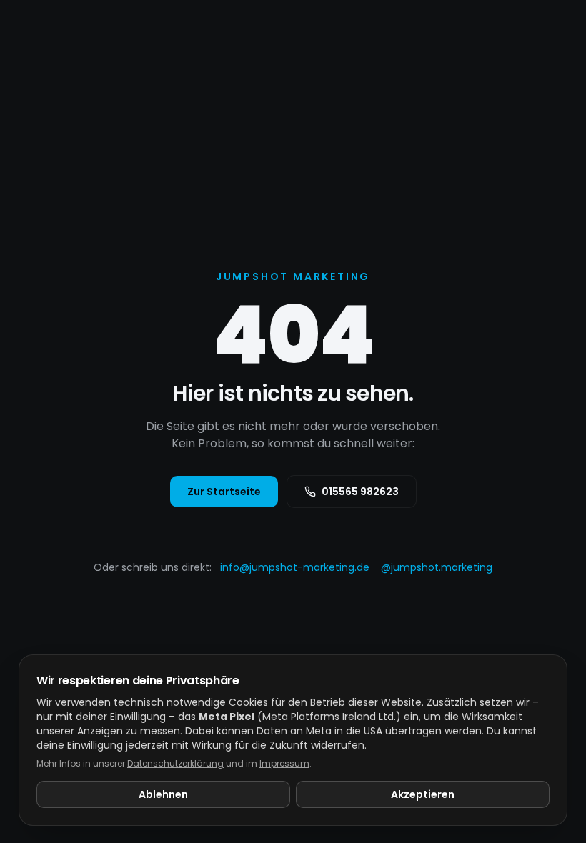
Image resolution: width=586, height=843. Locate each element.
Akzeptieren (423, 794)
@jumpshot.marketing (436, 567)
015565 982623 (360, 491)
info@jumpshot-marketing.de (294, 567)
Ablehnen (163, 794)
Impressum (284, 763)
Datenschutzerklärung (175, 763)
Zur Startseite (224, 491)
